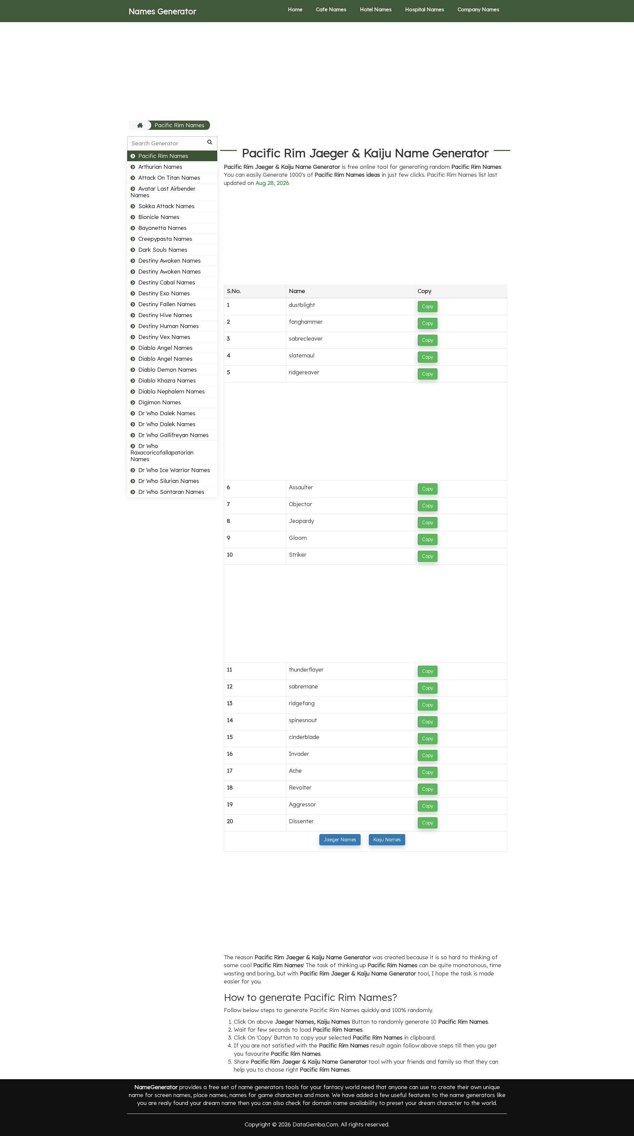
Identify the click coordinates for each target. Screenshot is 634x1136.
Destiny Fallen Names (167, 304)
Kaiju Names (387, 840)
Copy (427, 307)
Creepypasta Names (165, 238)
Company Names (478, 9)
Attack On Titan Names (169, 177)
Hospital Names (424, 9)
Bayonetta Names (162, 227)
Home (295, 9)
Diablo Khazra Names (167, 380)
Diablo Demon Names (167, 369)
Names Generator (162, 11)
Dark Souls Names (162, 249)
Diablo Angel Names (165, 347)
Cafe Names (331, 9)
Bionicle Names (158, 216)
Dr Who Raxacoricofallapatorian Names (162, 452)
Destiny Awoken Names (169, 260)
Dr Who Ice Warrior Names (174, 469)
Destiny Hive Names (165, 314)
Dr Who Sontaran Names (171, 491)
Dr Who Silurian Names (168, 480)
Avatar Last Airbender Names (162, 192)
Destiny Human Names (168, 325)
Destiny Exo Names (164, 293)
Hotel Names (376, 9)
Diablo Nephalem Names (171, 391)
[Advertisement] (317, 71)
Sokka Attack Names (166, 205)
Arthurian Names (160, 166)
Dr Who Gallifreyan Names (173, 434)
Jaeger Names (340, 840)
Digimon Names (159, 402)
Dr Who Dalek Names (166, 413)
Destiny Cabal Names (166, 282)
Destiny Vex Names (164, 336)
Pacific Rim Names (179, 125)
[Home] (141, 125)
